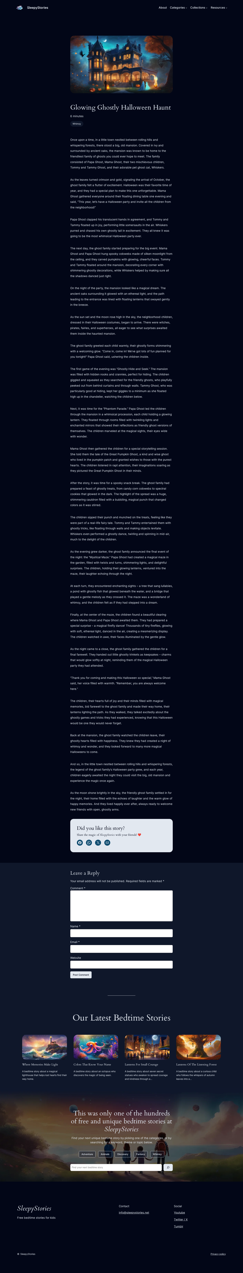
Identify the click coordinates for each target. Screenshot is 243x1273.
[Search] (168, 1167)
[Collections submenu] (206, 7)
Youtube (179, 1212)
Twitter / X (181, 1219)
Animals (105, 1154)
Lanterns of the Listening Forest (196, 1064)
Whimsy (77, 123)
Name (75, 926)
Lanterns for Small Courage (141, 1064)
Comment (77, 888)
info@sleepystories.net (134, 1212)
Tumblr (178, 1226)
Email (75, 942)
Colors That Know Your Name (92, 1064)
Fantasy (140, 1154)
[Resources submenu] (226, 7)
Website (75, 957)
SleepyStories (37, 8)
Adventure (87, 1154)
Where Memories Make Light (40, 1064)
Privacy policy (218, 1254)
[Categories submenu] (186, 7)
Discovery (122, 1154)
